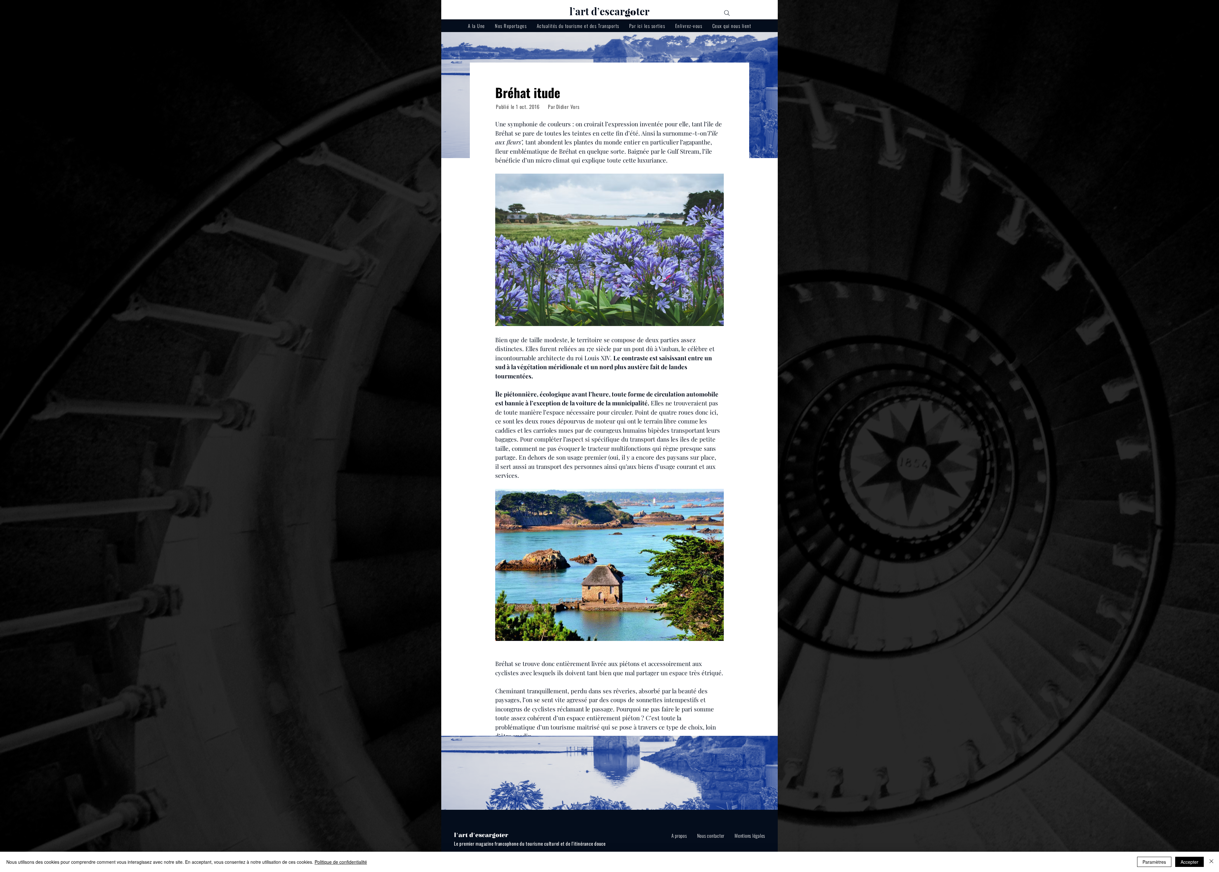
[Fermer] (1211, 862)
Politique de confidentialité (341, 862)
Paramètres (1154, 862)
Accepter (1189, 862)
